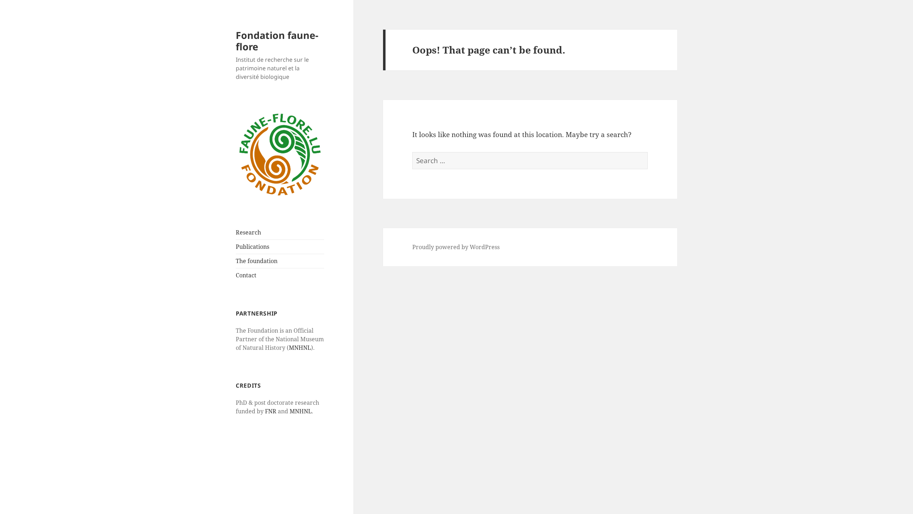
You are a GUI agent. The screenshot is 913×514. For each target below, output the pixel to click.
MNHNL (300, 348)
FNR (270, 411)
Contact (246, 275)
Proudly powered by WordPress (456, 247)
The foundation (256, 261)
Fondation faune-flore (277, 41)
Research (248, 232)
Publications (252, 247)
